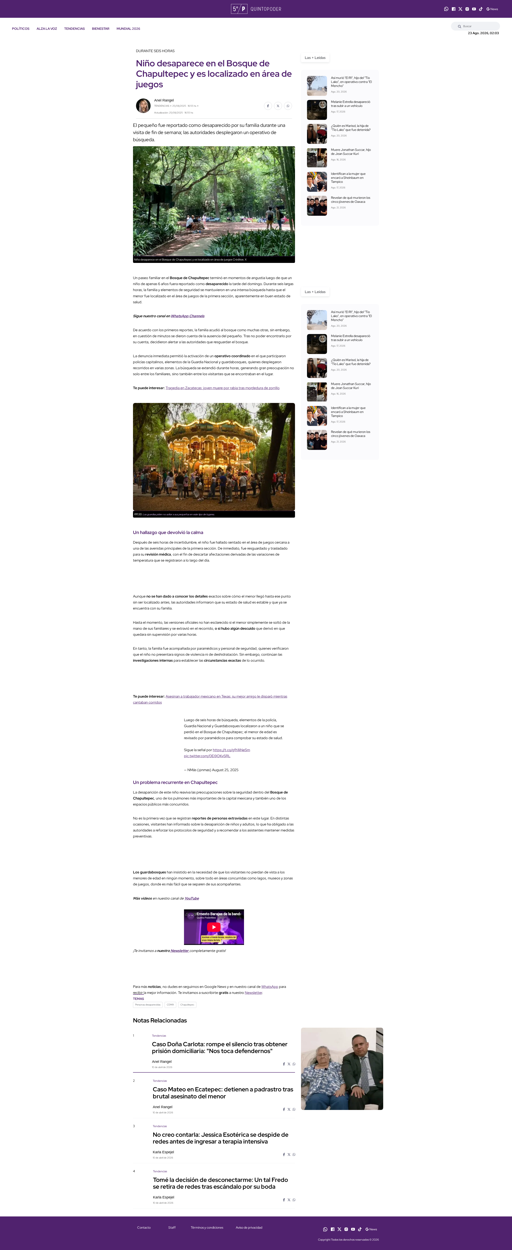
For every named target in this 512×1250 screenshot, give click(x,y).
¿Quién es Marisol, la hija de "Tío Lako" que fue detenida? (351, 128)
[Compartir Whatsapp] (288, 106)
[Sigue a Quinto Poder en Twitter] (460, 9)
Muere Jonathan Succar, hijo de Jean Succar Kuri (351, 152)
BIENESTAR (100, 29)
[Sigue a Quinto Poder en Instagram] (467, 9)
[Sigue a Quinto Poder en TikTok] (481, 9)
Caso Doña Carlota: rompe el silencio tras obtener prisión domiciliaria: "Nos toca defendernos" (220, 1035)
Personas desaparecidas (147, 992)
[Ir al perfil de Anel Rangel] (143, 105)
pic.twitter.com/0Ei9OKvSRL (231, 744)
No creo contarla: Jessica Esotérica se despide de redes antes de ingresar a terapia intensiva (220, 1125)
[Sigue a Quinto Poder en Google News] (492, 9)
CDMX (170, 992)
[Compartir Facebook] (268, 106)
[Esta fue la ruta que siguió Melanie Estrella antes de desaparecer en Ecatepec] (317, 110)
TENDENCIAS (74, 29)
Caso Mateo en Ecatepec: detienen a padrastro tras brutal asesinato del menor (223, 1080)
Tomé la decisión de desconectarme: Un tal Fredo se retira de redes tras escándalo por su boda (220, 1171)
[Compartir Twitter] (278, 106)
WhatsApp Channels (187, 316)
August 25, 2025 (182, 758)
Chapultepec (187, 992)
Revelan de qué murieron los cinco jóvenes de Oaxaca (350, 200)
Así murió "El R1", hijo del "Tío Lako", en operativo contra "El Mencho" (351, 82)
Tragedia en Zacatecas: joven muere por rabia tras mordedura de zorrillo (223, 388)
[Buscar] (459, 26)
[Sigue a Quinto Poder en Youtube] (474, 9)
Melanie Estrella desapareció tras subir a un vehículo (350, 104)
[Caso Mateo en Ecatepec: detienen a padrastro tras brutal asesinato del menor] (342, 1101)
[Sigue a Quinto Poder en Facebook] (454, 9)
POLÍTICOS (20, 29)
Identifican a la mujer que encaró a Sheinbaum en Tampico (348, 178)
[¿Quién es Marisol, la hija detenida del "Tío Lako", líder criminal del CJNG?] (317, 134)
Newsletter (253, 980)
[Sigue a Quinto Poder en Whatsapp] (446, 8)
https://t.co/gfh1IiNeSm (188, 744)
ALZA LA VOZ (47, 29)
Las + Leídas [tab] (315, 57)
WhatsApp (269, 974)
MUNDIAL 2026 (128, 29)
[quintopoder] (256, 9)
